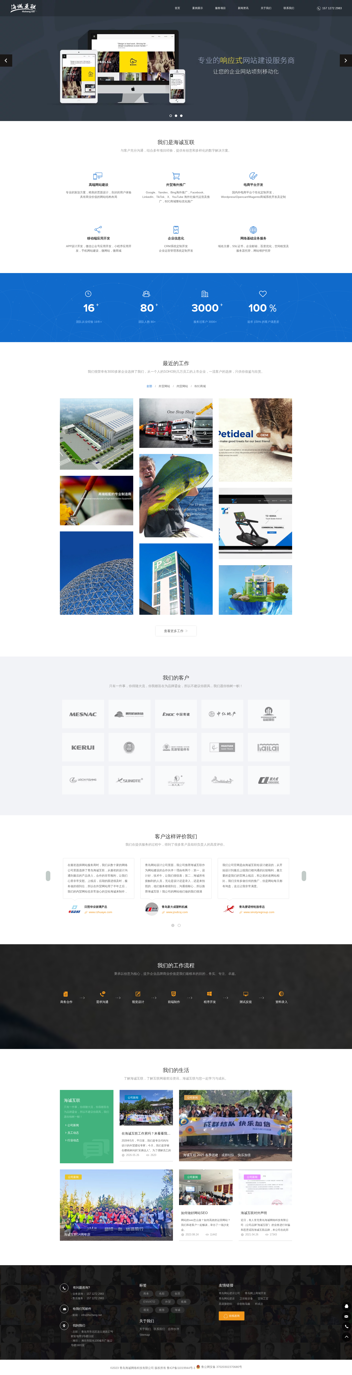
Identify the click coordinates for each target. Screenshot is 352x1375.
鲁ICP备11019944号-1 (181, 1367)
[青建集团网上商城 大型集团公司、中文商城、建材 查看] (96, 572)
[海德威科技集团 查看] (96, 500)
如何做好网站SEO (194, 1213)
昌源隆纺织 (225, 1303)
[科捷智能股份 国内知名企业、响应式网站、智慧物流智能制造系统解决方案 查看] (96, 433)
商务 (146, 1293)
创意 (177, 1293)
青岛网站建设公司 (229, 1293)
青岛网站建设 (227, 1298)
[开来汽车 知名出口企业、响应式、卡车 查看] (176, 422)
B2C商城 (200, 386)
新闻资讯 (243, 8)
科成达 (259, 1303)
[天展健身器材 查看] (255, 523)
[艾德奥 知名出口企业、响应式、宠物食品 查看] (255, 439)
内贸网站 (182, 386)
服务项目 (220, 8)
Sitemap (144, 1334)
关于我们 (266, 8)
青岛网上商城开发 (255, 1293)
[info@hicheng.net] (346, 1316)
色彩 (162, 1293)
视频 (184, 1301)
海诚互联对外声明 (254, 1213)
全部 (149, 386)
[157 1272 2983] (346, 1326)
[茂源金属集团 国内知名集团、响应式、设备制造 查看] (176, 579)
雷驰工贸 (263, 1298)
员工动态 (73, 1132)
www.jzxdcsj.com (177, 912)
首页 (177, 8)
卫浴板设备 (246, 1298)
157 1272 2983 (332, 8)
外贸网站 (164, 386)
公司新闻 (73, 1125)
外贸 (168, 1301)
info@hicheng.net (91, 1315)
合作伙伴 (173, 1329)
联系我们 (289, 8)
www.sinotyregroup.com (259, 912)
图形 (162, 1309)
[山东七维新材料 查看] (255, 589)
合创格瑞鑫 (243, 1303)
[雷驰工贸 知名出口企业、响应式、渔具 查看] (176, 495)
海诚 (177, 1309)
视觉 (146, 1309)
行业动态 (73, 1140)
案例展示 (197, 8)
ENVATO (149, 1301)
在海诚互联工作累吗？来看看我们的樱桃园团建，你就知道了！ (167, 1133)
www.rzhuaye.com (100, 912)
